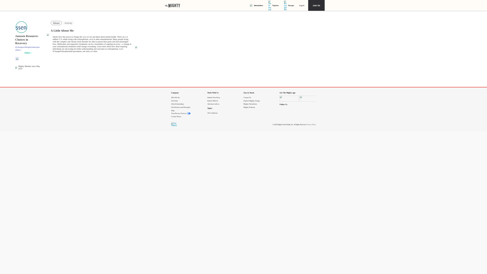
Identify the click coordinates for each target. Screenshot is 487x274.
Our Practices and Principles (180, 107)
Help (173, 111)
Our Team (174, 101)
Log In (301, 5)
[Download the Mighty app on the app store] (289, 98)
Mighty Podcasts (249, 107)
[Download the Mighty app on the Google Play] (309, 98)
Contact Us (247, 97)
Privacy (309, 124)
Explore (276, 5)
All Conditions (212, 113)
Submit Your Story (213, 97)
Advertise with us (213, 104)
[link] (172, 5)
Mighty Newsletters (250, 104)
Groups (291, 5)
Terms (314, 124)
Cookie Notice (176, 116)
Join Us (316, 5)
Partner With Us (212, 101)
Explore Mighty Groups (252, 101)
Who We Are (175, 97)
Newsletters (258, 5)
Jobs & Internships (177, 104)
